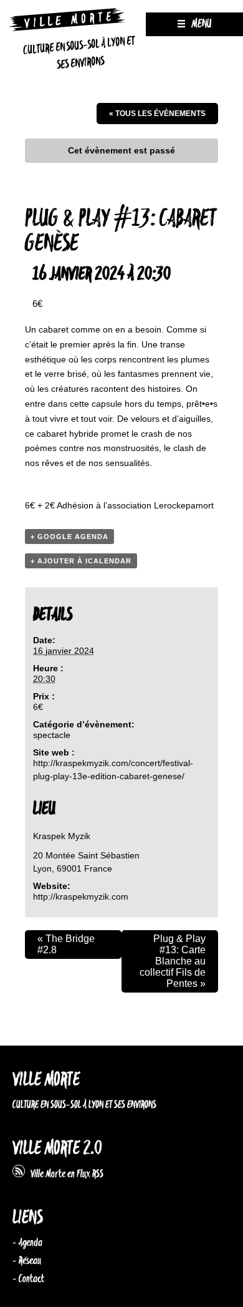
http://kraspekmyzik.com (80, 896)
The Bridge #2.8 (66, 944)
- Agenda (27, 1243)
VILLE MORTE (46, 1080)
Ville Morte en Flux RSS (64, 1174)
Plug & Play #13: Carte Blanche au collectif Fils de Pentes (173, 961)
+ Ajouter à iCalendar (81, 561)
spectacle (51, 735)
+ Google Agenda (69, 536)
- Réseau (26, 1261)
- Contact (28, 1279)
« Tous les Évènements (157, 113)
